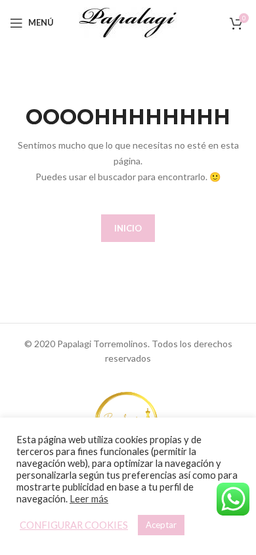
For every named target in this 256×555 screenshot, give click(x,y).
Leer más (89, 498)
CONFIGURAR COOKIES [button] (74, 525)
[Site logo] (128, 21)
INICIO (128, 228)
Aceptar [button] (161, 524)
